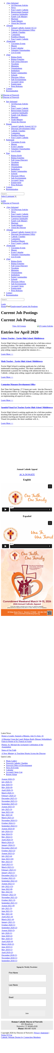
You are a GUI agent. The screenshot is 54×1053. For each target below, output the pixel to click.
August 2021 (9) (8, 906)
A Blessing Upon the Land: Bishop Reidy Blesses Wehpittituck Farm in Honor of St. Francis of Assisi (27, 740)
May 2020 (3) (7, 939)
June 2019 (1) (7, 947)
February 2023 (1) (9, 870)
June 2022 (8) (7, 889)
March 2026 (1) (8, 793)
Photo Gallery (11, 761)
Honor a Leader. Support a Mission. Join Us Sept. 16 (22, 736)
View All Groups (19, 326)
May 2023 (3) (7, 862)
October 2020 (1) (8, 925)
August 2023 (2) (8, 853)
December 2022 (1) (9, 875)
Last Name (13, 985)
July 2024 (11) (7, 831)
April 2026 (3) (7, 790)
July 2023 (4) (7, 856)
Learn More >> (7, 354)
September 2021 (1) (9, 903)
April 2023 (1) (7, 864)
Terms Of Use (6, 1035)
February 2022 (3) (9, 895)
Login (3, 201)
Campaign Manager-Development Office (18, 384)
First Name (13, 972)
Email (11, 997)
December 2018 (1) (9, 955)
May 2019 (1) (7, 950)
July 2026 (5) (7, 782)
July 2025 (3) (7, 809)
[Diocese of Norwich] (10, 95)
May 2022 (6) (7, 892)
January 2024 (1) (8, 845)
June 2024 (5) (7, 834)
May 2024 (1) (7, 837)
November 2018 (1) (9, 958)
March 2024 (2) (8, 842)
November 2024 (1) (9, 820)
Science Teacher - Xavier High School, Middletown (22, 338)
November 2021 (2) (9, 897)
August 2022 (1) (8, 884)
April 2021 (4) (7, 917)
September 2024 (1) (9, 826)
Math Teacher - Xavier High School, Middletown (22, 361)
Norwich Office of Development (19, 765)
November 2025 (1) (9, 801)
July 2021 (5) (7, 908)
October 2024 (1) (8, 823)
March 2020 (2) (8, 944)
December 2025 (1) (9, 798)
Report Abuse (11, 774)
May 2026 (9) (7, 787)
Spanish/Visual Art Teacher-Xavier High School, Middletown (27, 407)
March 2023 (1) (8, 867)
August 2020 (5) (8, 930)
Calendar (9, 770)
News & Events (12, 768)
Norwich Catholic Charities (17, 763)
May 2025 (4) (7, 815)
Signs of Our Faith (9, 750)
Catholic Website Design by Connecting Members (21, 1037)
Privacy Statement (41, 1033)
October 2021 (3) (8, 900)
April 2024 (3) (7, 840)
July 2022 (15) (7, 886)
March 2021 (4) (8, 919)
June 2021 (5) (7, 911)
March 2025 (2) (8, 818)
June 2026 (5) (7, 785)
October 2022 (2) (8, 878)
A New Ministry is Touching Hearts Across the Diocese (24, 753)
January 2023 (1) (8, 873)
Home (3, 306)
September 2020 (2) (9, 928)
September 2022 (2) (9, 881)
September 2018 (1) (9, 961)
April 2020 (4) (7, 941)
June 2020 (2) (7, 936)
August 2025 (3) (8, 807)
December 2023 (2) (9, 848)
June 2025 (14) (7, 812)
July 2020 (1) (7, 933)
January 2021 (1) (8, 922)
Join (27, 1013)
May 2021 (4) (7, 914)
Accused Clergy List (14, 772)
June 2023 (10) (7, 859)
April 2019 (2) (7, 952)
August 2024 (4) (8, 829)
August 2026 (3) (8, 779)
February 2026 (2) (9, 796)
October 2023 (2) (8, 851)
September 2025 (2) (9, 804)
